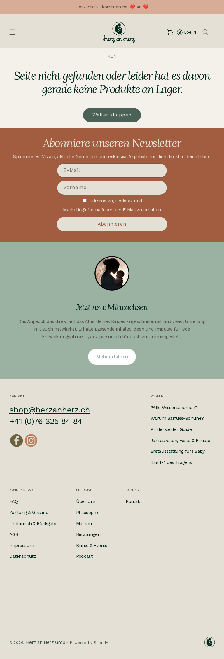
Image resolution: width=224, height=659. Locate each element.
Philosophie (88, 512)
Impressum (21, 545)
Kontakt (134, 501)
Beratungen (88, 534)
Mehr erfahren (112, 356)
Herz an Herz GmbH (47, 642)
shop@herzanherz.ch (49, 410)
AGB (13, 534)
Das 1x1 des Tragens (171, 462)
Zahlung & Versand (28, 512)
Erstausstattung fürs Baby (177, 451)
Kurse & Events (91, 545)
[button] (12, 32)
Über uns (86, 501)
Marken (84, 523)
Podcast (84, 556)
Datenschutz (22, 556)
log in (186, 32)
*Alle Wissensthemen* (173, 407)
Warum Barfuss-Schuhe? (177, 418)
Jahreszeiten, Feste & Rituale (180, 440)
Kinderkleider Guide (171, 429)
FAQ (13, 501)
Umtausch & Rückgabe (33, 523)
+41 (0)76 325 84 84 (45, 421)
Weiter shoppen (112, 115)
